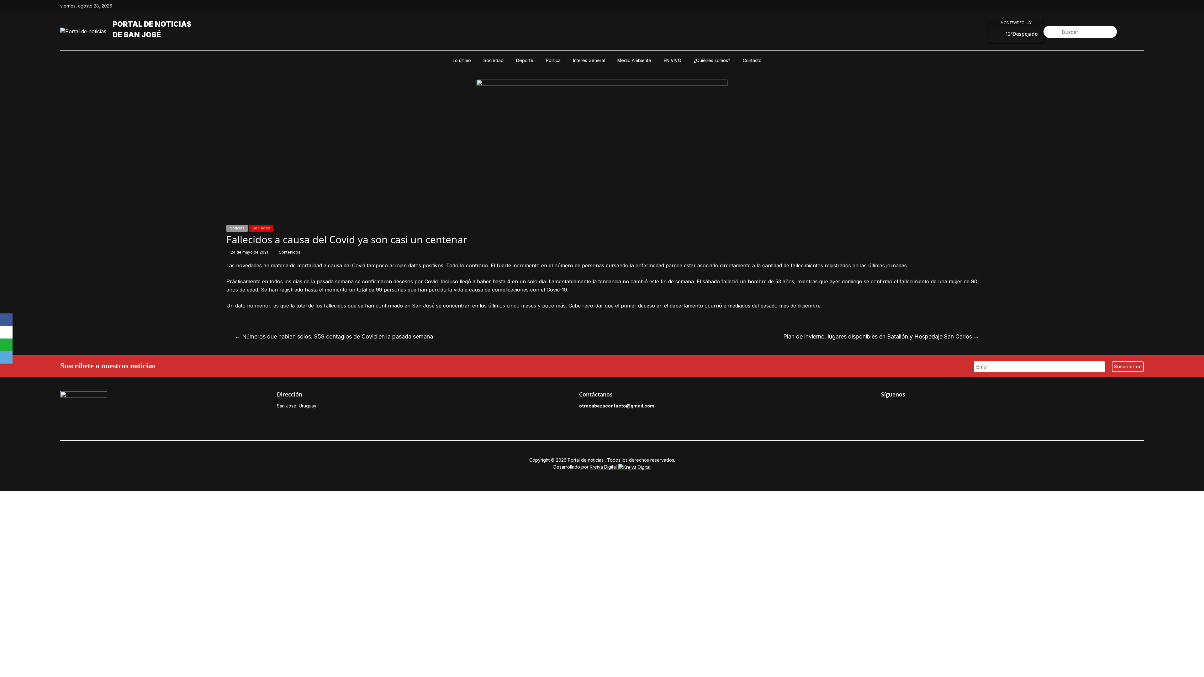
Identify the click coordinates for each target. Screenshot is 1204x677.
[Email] (6, 357)
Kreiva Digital (604, 467)
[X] (6, 332)
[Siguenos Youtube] (927, 407)
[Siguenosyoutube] (1141, 6)
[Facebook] (6, 319)
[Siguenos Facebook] (884, 407)
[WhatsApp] (6, 344)
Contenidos (289, 252)
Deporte (524, 60)
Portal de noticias (152, 24)
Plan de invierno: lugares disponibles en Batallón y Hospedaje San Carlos (881, 336)
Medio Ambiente (634, 60)
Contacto (752, 60)
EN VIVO (672, 60)
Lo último (462, 60)
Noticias (237, 228)
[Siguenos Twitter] (898, 407)
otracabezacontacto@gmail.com (616, 405)
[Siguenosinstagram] (1126, 6)
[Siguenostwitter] (1112, 6)
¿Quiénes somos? (712, 60)
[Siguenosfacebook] (1097, 6)
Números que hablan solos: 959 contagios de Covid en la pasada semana (334, 336)
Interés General (589, 60)
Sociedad (493, 60)
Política (553, 60)
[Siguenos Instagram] (913, 407)
